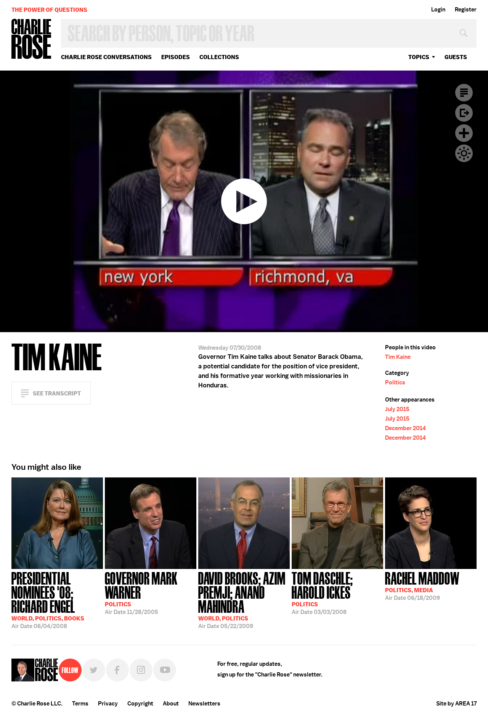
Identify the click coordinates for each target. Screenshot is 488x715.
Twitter (93, 670)
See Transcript (57, 393)
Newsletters (204, 703)
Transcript (464, 92)
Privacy (108, 703)
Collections (219, 57)
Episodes (175, 57)
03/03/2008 (322, 592)
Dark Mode (464, 153)
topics (418, 57)
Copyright (140, 703)
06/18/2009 (422, 585)
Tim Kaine (398, 357)
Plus (464, 133)
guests (456, 57)
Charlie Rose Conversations (106, 57)
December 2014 (405, 428)
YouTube (164, 670)
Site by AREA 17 (456, 703)
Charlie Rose (31, 39)
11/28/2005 (141, 592)
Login (438, 9)
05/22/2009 (242, 599)
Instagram (141, 670)
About (171, 703)
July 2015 (397, 409)
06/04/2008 (47, 599)
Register (466, 9)
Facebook (117, 670)
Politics (395, 382)
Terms (80, 703)
